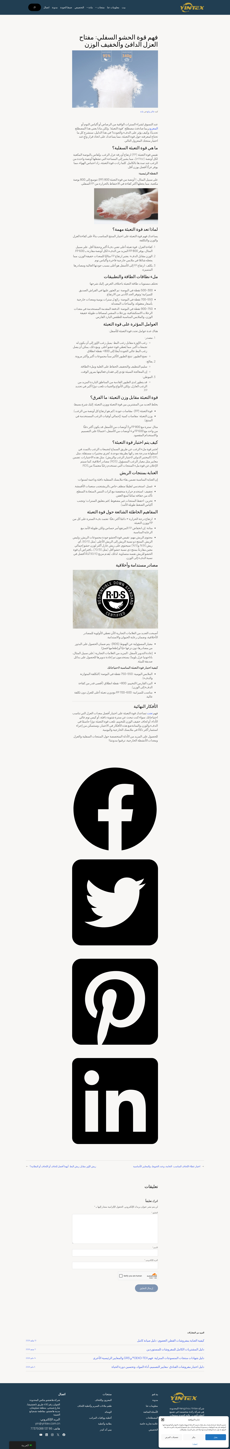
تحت (150, 713)
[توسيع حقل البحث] (34, 7)
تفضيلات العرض (171, 1437)
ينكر (193, 1437)
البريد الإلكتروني (151, 1260)
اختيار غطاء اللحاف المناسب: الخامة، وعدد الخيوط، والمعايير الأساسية (166, 1166)
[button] (162, 1419)
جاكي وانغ (151, 111)
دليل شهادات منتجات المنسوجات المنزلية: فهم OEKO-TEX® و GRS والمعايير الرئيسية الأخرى (148, 1358)
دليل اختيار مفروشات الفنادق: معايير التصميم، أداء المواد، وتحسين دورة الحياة (158, 1366)
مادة (142, 111)
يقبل (215, 1437)
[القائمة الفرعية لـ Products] (96, 7)
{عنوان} (195, 1444)
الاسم (155, 1247)
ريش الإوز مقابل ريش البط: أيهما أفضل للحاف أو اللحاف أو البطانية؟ (63, 1166)
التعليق (154, 1212)
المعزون (153, 128)
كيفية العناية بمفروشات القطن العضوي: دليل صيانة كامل (170, 1340)
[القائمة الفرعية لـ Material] (87, 7)
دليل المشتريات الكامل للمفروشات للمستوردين (175, 1349)
